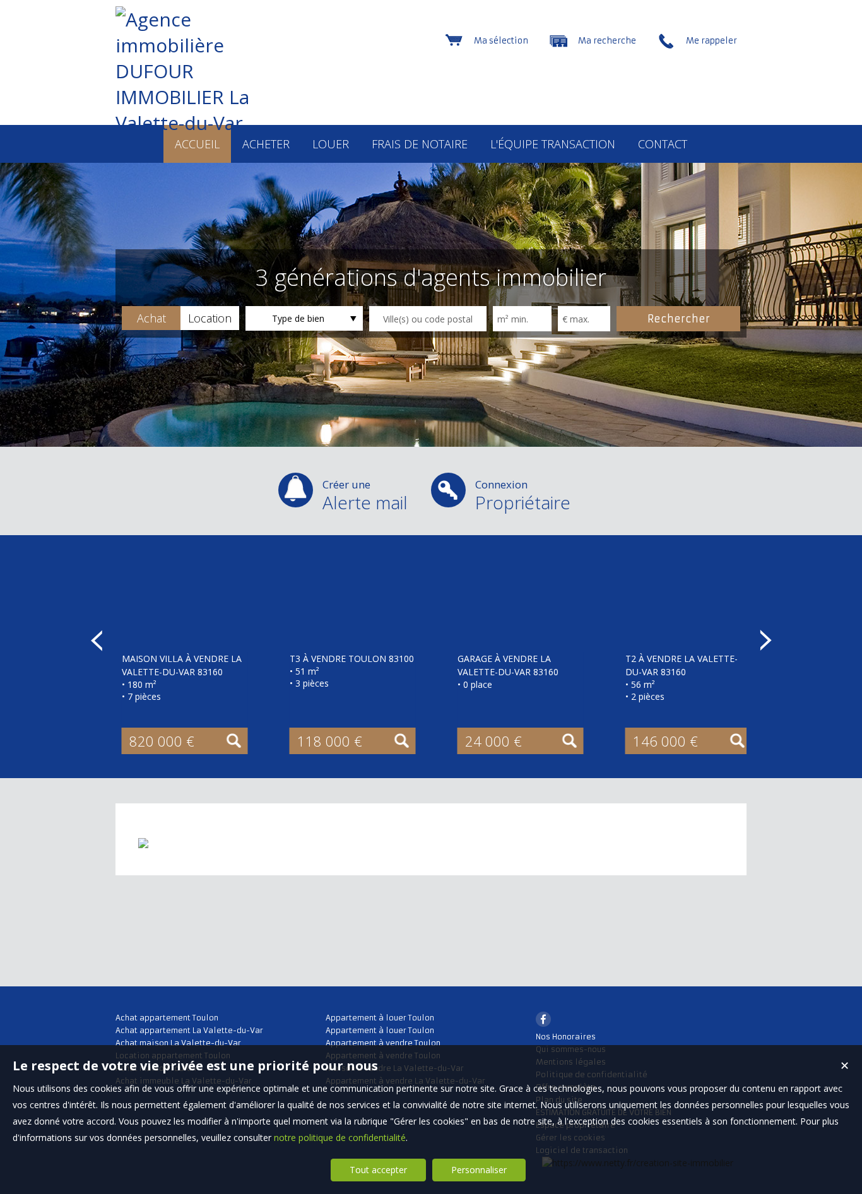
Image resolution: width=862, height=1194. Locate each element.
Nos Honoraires (566, 1036)
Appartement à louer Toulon (380, 1017)
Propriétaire (522, 495)
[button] (151, 318)
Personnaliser (479, 1170)
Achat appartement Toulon (166, 1017)
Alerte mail (365, 495)
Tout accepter (378, 1170)
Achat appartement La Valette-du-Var (189, 1030)
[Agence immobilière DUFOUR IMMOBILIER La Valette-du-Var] (188, 123)
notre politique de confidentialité (340, 1138)
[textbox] (428, 318)
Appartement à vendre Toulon (383, 1043)
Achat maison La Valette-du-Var (178, 1043)
